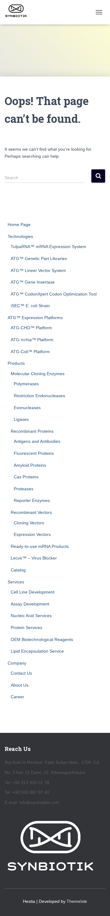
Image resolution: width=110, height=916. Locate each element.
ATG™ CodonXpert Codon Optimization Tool (54, 294)
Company (17, 663)
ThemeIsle (77, 901)
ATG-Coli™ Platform (30, 351)
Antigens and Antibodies (37, 441)
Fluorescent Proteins (34, 453)
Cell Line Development (32, 592)
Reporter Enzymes (32, 500)
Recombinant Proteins (32, 431)
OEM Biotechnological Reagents (42, 639)
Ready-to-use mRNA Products (40, 546)
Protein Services (26, 627)
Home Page (19, 224)
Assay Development (30, 603)
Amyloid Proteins (30, 465)
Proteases (23, 488)
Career (17, 696)
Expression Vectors (32, 534)
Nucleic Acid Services (31, 615)
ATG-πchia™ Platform (32, 339)
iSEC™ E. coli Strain (30, 305)
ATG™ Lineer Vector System (38, 270)
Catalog (18, 569)
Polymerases (26, 383)
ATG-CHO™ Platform (31, 327)
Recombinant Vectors (31, 512)
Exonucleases (27, 407)
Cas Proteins (26, 476)
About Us (19, 685)
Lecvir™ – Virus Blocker (34, 558)
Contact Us (21, 673)
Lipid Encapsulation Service (37, 651)
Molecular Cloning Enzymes (37, 373)
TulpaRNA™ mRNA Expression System (48, 246)
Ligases (21, 419)
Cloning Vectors (29, 522)
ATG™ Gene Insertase (33, 282)
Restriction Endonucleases (39, 395)
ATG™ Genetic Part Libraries (39, 258)
